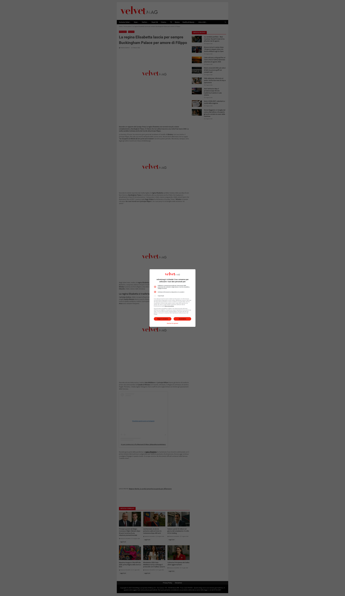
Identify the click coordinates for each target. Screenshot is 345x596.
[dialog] (173, 298)
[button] (172, 296)
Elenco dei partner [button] (169, 306)
